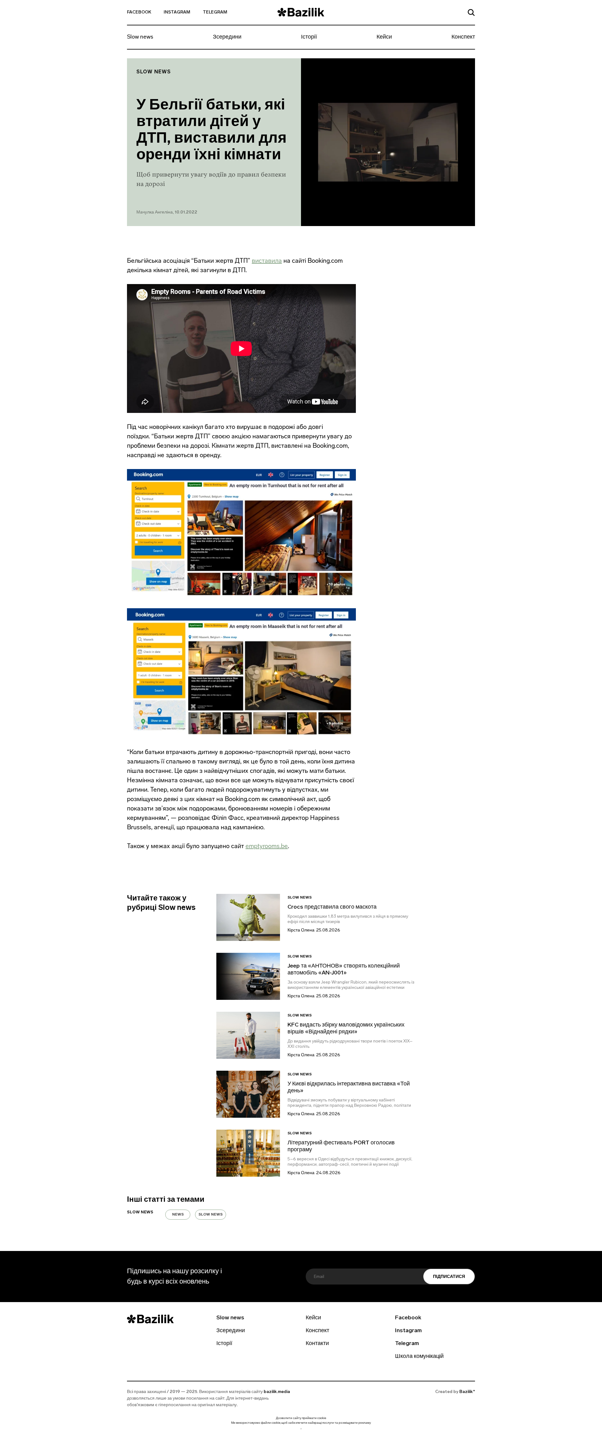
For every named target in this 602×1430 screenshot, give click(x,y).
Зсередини (227, 37)
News (178, 1214)
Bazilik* (467, 1392)
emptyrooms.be (267, 846)
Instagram (177, 12)
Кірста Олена (301, 930)
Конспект (463, 37)
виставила (267, 260)
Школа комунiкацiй (419, 1356)
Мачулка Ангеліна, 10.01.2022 (166, 212)
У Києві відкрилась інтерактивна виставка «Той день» (349, 1087)
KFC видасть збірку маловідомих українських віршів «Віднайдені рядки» (346, 1028)
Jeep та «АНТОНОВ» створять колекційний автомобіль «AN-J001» (344, 969)
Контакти (317, 1344)
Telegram (215, 12)
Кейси (384, 37)
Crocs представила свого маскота (333, 907)
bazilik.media (277, 1392)
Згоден (301, 1428)
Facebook (139, 12)
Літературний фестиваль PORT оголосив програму (341, 1146)
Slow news (140, 37)
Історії (309, 37)
